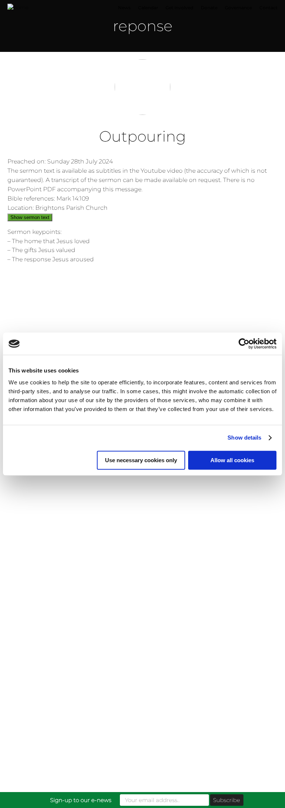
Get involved (179, 7)
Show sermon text (29, 217)
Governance (238, 7)
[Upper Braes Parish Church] (49, 8)
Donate (209, 7)
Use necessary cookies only (141, 460)
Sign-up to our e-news (80, 800)
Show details (244, 437)
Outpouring (142, 136)
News (124, 7)
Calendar (148, 7)
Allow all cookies (232, 460)
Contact (268, 7)
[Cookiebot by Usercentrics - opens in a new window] (244, 343)
